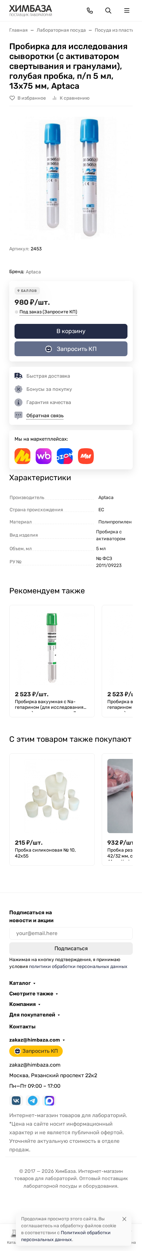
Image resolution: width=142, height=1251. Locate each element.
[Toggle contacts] (90, 10)
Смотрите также (31, 993)
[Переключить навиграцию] (127, 10)
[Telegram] (33, 1100)
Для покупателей (32, 1014)
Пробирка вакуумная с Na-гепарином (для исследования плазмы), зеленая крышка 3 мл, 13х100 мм (49, 705)
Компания (22, 1004)
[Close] (124, 1218)
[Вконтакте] (16, 1100)
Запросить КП (77, 349)
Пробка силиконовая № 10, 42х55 (45, 853)
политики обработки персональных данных (78, 966)
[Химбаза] (30, 10)
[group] (71, 178)
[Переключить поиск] (108, 10)
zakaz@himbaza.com (34, 1040)
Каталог (20, 983)
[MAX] (49, 1100)
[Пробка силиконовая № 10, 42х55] (52, 796)
